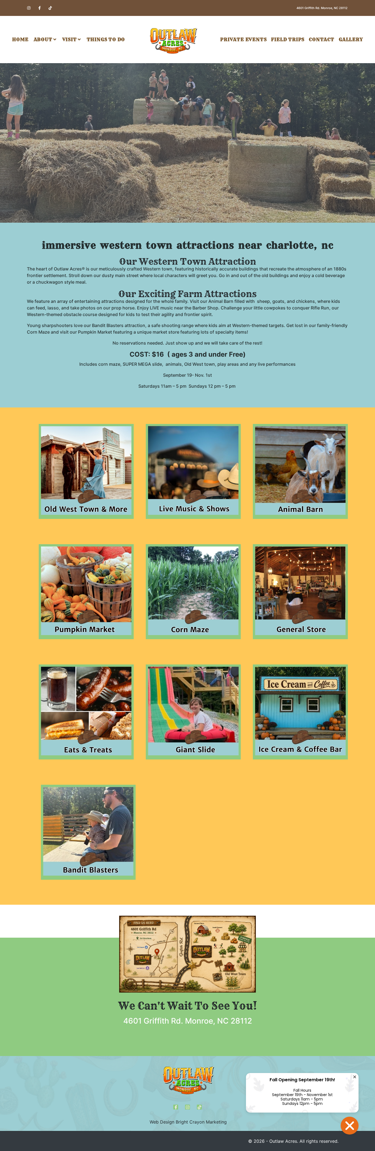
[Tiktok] (50, 8)
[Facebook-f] (39, 8)
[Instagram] (29, 8)
